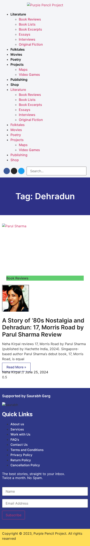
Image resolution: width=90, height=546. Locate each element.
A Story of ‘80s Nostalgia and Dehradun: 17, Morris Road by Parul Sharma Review (43, 327)
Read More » (16, 367)
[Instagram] (14, 171)
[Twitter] (21, 171)
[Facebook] (7, 171)
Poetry (15, 59)
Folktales (17, 49)
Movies (16, 54)
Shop (14, 84)
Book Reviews (30, 19)
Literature (18, 14)
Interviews (27, 39)
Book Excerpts (30, 29)
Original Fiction (31, 44)
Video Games (29, 74)
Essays (24, 34)
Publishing (18, 79)
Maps (23, 69)
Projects (17, 64)
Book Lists (27, 24)
